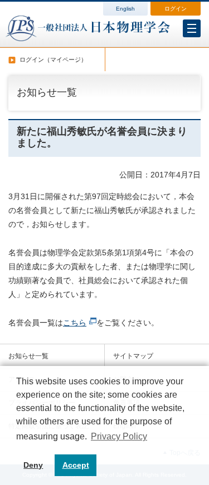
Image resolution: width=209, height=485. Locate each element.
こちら (74, 322)
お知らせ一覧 (28, 356)
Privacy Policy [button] (119, 436)
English (125, 9)
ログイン (175, 9)
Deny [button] (33, 465)
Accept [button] (75, 465)
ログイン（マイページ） (53, 59)
